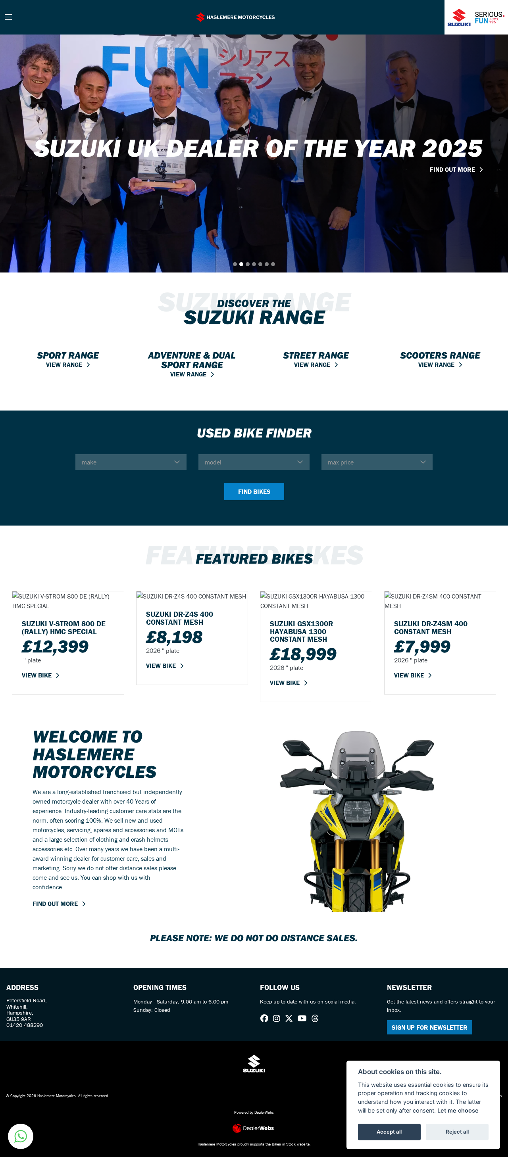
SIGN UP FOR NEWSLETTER (430, 1027)
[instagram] (279, 1018)
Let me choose (458, 1110)
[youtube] (304, 1018)
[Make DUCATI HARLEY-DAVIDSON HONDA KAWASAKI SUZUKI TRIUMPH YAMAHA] (131, 462)
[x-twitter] (291, 1018)
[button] (20, 1136)
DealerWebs (264, 1112)
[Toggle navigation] (8, 17)
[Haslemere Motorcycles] (235, 16)
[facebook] (266, 1018)
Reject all (457, 1131)
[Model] (254, 462)
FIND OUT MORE (55, 904)
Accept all (389, 1131)
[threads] (317, 1018)
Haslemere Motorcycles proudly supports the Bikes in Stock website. (254, 1144)
